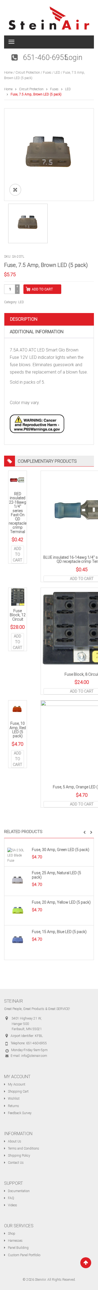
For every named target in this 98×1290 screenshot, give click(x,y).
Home (8, 72)
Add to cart (42, 289)
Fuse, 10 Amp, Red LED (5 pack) (18, 729)
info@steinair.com (34, 1056)
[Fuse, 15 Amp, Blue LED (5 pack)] (18, 940)
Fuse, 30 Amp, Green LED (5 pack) (60, 849)
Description (23, 319)
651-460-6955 (45, 57)
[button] (84, 832)
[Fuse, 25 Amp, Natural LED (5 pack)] (18, 881)
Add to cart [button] (17, 554)
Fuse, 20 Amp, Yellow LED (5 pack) (61, 902)
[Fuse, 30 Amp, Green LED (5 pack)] (18, 855)
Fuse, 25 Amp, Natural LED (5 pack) (56, 875)
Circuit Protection (28, 72)
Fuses (47, 72)
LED (57, 72)
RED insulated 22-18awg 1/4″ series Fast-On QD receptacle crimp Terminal (17, 513)
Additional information (36, 331)
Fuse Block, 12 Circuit (18, 615)
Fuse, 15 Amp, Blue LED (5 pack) (59, 932)
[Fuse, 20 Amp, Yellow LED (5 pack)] (18, 911)
